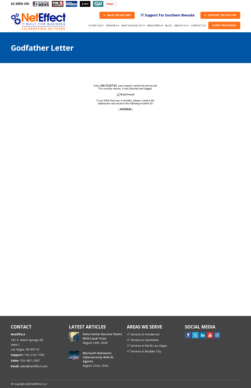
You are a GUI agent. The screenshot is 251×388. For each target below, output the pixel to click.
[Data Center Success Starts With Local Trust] (74, 336)
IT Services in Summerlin (143, 340)
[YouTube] (210, 335)
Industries (154, 25)
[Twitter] (195, 335)
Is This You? (96, 25)
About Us (180, 25)
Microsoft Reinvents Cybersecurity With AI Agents (98, 357)
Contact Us (198, 25)
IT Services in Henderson (143, 334)
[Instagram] (217, 335)
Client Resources (224, 25)
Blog (168, 25)
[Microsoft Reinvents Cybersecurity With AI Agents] (74, 355)
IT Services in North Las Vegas (147, 345)
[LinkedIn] (202, 335)
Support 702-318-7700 (221, 15)
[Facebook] (188, 335)
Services (112, 25)
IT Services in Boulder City (144, 351)
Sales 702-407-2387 (118, 15)
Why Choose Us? (132, 25)
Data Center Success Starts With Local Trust (102, 336)
